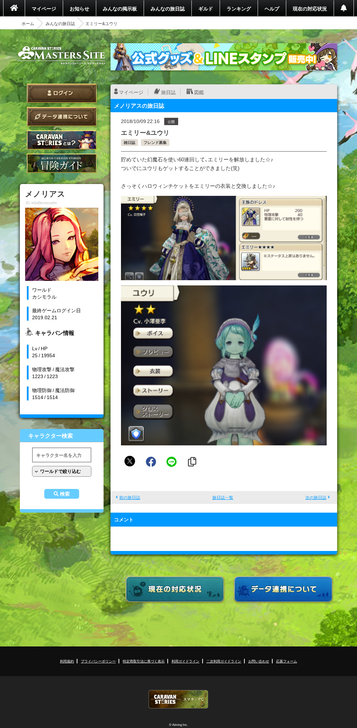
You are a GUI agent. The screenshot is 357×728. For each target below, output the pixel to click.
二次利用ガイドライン (223, 661)
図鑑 (199, 92)
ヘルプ (272, 8)
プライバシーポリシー (98, 661)
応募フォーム (286, 661)
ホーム (28, 23)
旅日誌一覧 (222, 497)
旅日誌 (168, 92)
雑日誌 (129, 142)
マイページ (44, 8)
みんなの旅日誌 (168, 8)
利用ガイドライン (185, 661)
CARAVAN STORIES (178, 699)
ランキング (239, 8)
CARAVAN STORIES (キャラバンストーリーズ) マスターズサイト (61, 55)
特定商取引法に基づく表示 (144, 661)
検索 (65, 493)
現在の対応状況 (310, 8)
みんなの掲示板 (120, 8)
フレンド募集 (155, 142)
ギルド (205, 8)
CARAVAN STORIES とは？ (62, 140)
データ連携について (62, 116)
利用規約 (67, 661)
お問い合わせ (258, 661)
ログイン (62, 93)
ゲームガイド (62, 163)
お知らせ (79, 8)
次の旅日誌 (315, 497)
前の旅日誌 (129, 497)
